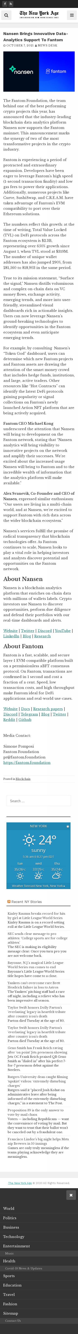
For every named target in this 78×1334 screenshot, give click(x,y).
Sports (9, 1276)
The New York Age (20, 1183)
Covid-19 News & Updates (23, 1268)
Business (11, 1227)
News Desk (47, 45)
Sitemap (10, 1313)
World (8, 1209)
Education (12, 1285)
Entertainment (16, 1246)
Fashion (10, 1304)
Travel (9, 1295)
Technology (13, 1237)
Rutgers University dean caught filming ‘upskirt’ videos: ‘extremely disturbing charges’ (38, 1081)
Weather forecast (38, 886)
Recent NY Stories (26, 902)
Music (9, 1253)
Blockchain (23, 779)
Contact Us (13, 1321)
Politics (9, 1218)
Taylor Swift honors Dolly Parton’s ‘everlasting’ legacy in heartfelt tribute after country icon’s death (37, 1012)
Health (9, 1261)
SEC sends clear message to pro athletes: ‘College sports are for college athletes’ (37, 938)
